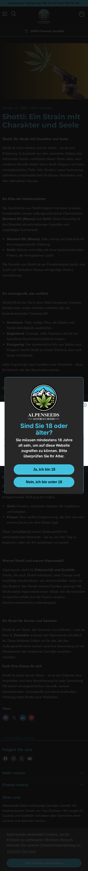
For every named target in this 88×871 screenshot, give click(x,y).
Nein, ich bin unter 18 (44, 482)
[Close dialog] (85, 405)
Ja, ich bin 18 (44, 469)
